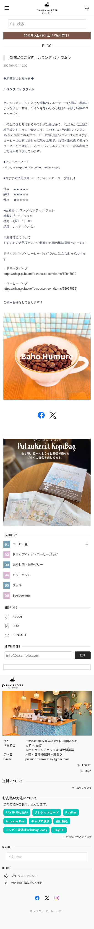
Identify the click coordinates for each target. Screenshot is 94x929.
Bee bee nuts (22, 595)
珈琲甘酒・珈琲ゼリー (28, 564)
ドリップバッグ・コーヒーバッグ (35, 554)
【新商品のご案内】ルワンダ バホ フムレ (38, 58)
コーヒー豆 (20, 544)
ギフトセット (22, 575)
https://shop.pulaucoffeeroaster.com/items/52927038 (39, 288)
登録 (82, 655)
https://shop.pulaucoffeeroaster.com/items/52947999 (39, 273)
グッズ (17, 585)
